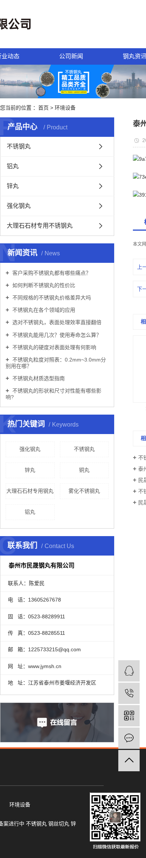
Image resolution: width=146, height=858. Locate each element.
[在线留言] (129, 738)
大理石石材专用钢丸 (30, 491)
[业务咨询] (129, 671)
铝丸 (13, 166)
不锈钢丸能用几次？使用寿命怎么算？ (56, 335)
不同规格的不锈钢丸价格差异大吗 (51, 298)
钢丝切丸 (58, 824)
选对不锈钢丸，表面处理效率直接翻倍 (56, 322)
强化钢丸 (19, 206)
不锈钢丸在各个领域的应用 (43, 310)
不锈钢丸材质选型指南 (38, 378)
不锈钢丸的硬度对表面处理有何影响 (53, 347)
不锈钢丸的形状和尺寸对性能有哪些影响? (53, 394)
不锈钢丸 (19, 146)
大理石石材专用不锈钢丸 (40, 225)
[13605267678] (129, 693)
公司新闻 (71, 56)
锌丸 (13, 186)
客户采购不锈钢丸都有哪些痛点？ (51, 273)
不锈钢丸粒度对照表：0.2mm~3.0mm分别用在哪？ (56, 363)
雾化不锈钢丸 (84, 491)
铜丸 (84, 470)
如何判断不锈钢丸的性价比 (43, 285)
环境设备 (65, 108)
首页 (43, 108)
